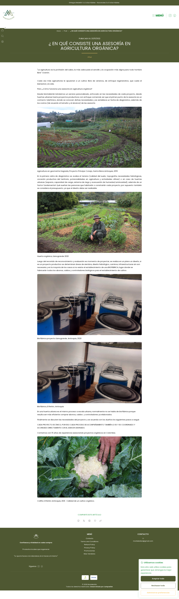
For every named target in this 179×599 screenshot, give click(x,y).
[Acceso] (2, 41)
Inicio (59, 31)
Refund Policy (89, 544)
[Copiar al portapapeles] (101, 521)
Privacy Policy (89, 548)
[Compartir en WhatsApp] (89, 521)
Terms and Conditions (89, 541)
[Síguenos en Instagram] (170, 15)
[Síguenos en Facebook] (174, 15)
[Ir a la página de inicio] (8, 15)
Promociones (89, 551)
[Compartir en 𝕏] (84, 521)
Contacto (89, 538)
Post (65, 31)
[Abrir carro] (2, 30)
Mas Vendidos (89, 554)
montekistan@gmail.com (143, 541)
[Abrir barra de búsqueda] (2, 36)
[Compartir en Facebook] (78, 521)
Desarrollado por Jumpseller (101, 587)
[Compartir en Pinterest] (95, 521)
